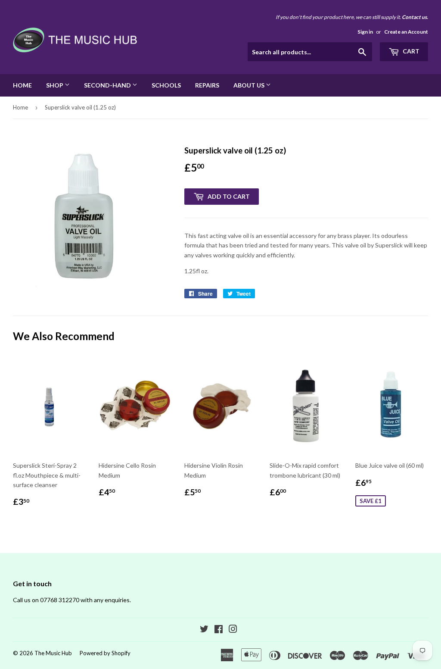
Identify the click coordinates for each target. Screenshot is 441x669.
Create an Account (406, 31)
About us (249, 85)
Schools (166, 85)
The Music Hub (53, 653)
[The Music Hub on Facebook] (218, 630)
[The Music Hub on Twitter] (204, 630)
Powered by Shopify (105, 653)
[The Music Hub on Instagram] (233, 630)
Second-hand (108, 85)
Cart (410, 51)
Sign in (365, 31)
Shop (55, 85)
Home (22, 85)
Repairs (207, 85)
